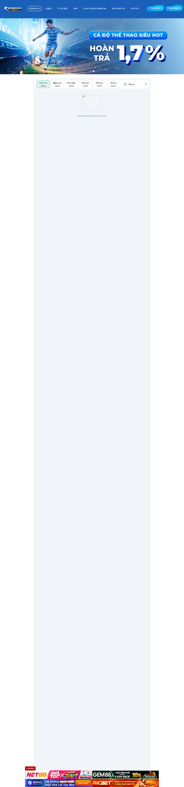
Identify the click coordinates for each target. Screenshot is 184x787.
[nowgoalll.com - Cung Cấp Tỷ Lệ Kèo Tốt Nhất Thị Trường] (13, 9)
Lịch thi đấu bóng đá (94, 8)
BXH (75, 8)
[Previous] (7, 46)
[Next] (176, 46)
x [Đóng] (30, 768)
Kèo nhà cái (118, 8)
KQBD (48, 8)
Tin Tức (135, 8)
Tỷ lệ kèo (62, 8)
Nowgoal (34, 8)
